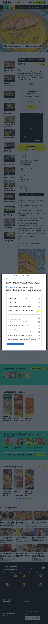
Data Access (22, 348)
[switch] (38, 298)
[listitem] (24, 296)
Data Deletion (15, 348)
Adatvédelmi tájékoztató (30, 348)
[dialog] (24, 312)
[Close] (44, 276)
